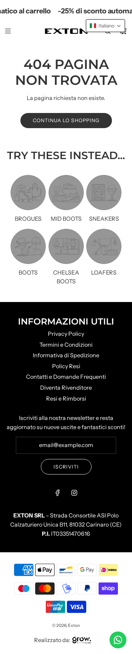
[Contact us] (117, 639)
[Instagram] (74, 493)
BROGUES (28, 218)
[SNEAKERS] (103, 192)
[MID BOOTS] (66, 192)
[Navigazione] (7, 31)
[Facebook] (57, 493)
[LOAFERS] (103, 246)
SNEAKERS (104, 218)
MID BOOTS (66, 218)
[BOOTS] (28, 246)
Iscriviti (66, 467)
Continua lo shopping (66, 120)
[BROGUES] (28, 192)
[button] (105, 26)
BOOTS (28, 272)
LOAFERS (104, 272)
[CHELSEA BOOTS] (66, 246)
